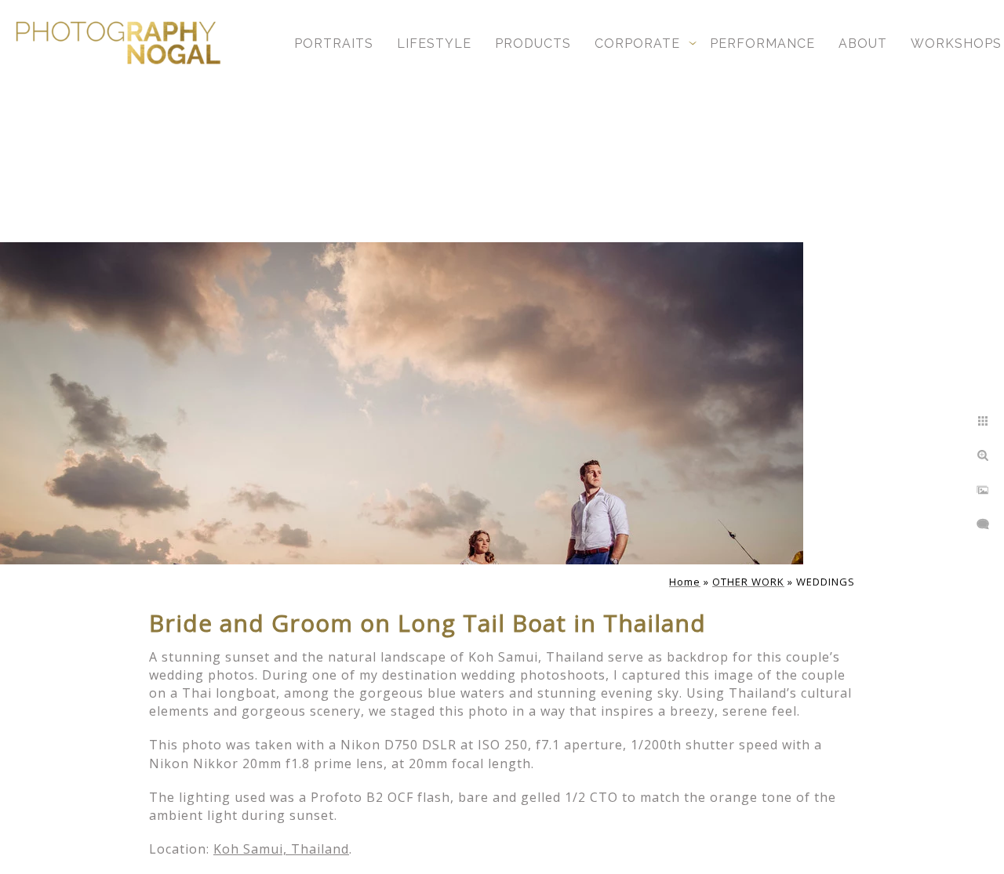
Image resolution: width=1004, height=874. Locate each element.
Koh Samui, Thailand (281, 849)
